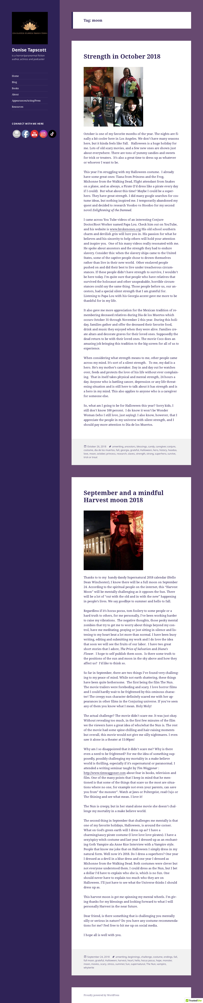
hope (159, 960)
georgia (125, 450)
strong (150, 453)
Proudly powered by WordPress (101, 995)
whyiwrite (89, 967)
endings (168, 957)
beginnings (134, 957)
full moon (89, 960)
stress (110, 964)
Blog (14, 82)
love (86, 453)
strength (140, 453)
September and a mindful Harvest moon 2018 (124, 496)
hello (137, 960)
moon (92, 453)
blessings (142, 446)
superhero (160, 453)
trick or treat (90, 457)
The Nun (151, 964)
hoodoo (172, 450)
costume (88, 450)
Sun (127, 964)
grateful (134, 450)
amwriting (117, 446)
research (122, 453)
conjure (171, 446)
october (101, 453)
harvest (122, 960)
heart (130, 960)
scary (103, 964)
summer (119, 964)
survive (171, 453)
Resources (17, 106)
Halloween (146, 450)
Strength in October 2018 (122, 56)
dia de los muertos (104, 450)
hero (155, 450)
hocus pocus (148, 960)
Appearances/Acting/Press (26, 100)
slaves (131, 453)
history (163, 450)
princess (111, 453)
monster (167, 960)
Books (15, 88)
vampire (161, 964)
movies (95, 964)
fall (117, 450)
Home (15, 76)
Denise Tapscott (29, 50)
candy (151, 446)
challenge (146, 957)
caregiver (161, 446)
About (15, 94)
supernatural (138, 964)
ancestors (129, 446)
